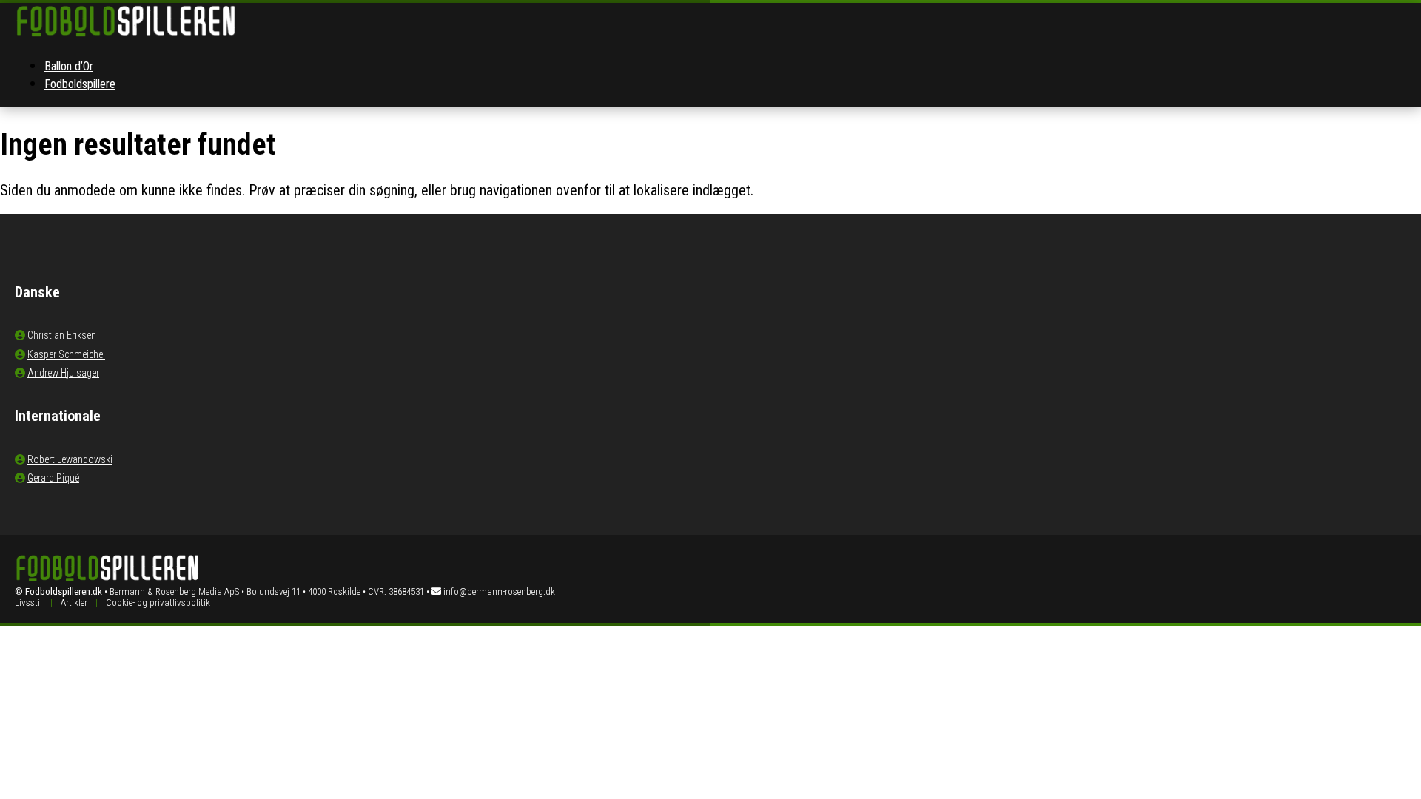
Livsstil (28, 602)
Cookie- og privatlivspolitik (158, 602)
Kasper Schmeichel (66, 354)
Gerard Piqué (53, 478)
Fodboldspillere (79, 84)
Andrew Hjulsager (63, 373)
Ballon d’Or (68, 66)
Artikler (74, 602)
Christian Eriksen (61, 335)
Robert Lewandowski (69, 459)
